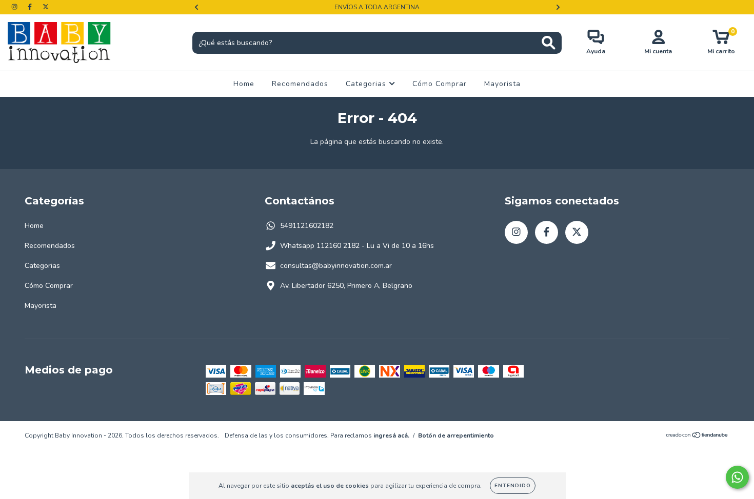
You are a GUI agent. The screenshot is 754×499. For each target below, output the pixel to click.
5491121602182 (306, 226)
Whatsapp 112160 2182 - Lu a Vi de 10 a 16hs (357, 246)
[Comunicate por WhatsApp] (737, 477)
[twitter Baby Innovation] (45, 7)
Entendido (512, 485)
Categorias (367, 84)
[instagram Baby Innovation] (15, 7)
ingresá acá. (391, 435)
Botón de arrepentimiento (456, 435)
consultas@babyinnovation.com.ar (336, 266)
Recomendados (300, 84)
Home (243, 84)
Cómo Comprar (439, 84)
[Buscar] (549, 43)
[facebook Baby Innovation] (30, 7)
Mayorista (502, 84)
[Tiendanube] (697, 436)
